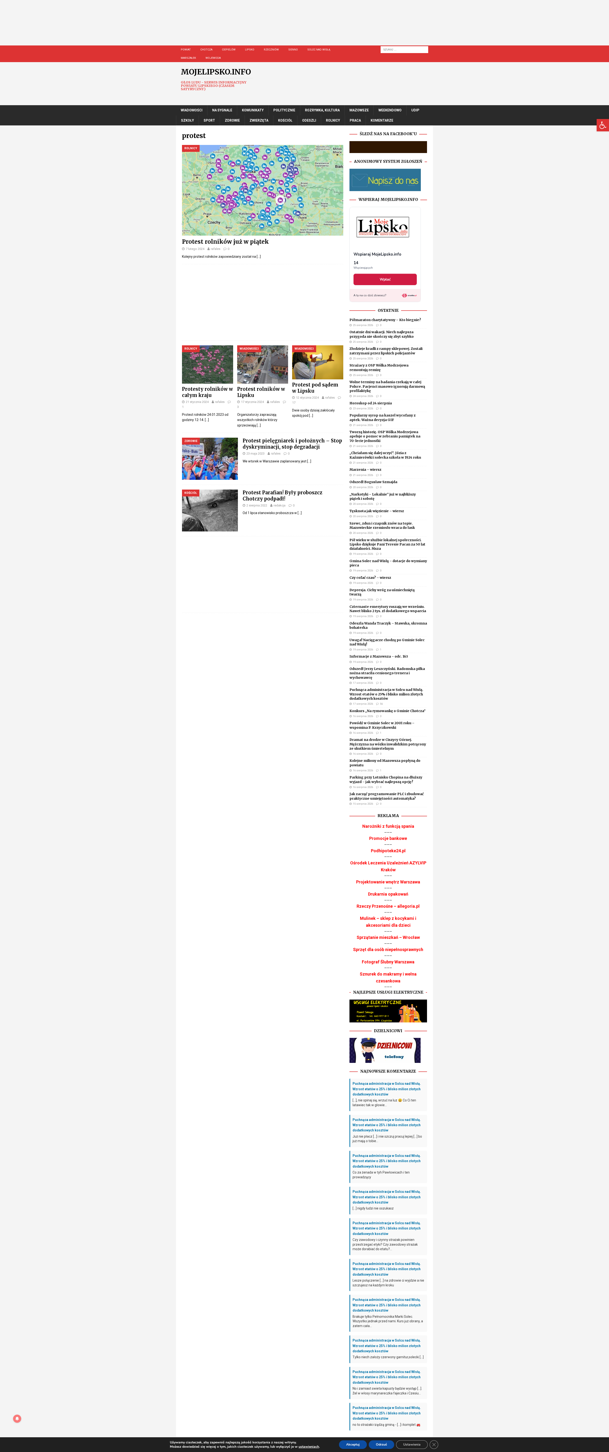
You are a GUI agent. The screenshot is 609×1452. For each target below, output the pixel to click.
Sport (209, 120)
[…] (259, 256)
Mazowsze (359, 110)
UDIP (415, 110)
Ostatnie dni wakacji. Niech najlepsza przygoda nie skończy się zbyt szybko (381, 334)
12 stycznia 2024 (307, 397)
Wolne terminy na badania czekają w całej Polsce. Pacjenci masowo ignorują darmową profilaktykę (387, 386)
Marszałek (188, 57)
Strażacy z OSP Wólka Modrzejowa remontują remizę (378, 367)
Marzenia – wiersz (365, 469)
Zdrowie (232, 120)
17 (293, 402)
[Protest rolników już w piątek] (262, 190)
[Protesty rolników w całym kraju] (207, 364)
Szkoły (187, 120)
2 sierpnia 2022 (256, 505)
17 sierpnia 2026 (363, 682)
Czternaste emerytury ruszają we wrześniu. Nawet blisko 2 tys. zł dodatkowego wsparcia (387, 609)
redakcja (279, 505)
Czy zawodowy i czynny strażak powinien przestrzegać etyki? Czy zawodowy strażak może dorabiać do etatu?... (385, 1244)
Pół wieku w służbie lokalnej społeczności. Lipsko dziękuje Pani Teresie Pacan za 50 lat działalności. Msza (387, 544)
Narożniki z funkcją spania (388, 826)
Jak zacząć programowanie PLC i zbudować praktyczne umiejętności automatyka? (386, 796)
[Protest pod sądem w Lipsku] (317, 362)
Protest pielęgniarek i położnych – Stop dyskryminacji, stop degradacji (292, 444)
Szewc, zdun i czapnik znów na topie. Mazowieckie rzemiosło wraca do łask (382, 525)
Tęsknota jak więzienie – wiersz (376, 511)
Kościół (285, 120)
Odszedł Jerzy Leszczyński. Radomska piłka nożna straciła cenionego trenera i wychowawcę (387, 673)
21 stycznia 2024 (197, 402)
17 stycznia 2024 (252, 402)
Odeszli (309, 120)
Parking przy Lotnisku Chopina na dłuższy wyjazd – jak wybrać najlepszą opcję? (385, 779)
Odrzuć (381, 1444)
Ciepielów (229, 49)
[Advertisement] (319, 27)
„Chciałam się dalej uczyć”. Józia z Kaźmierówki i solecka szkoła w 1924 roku (385, 455)
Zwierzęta (259, 120)
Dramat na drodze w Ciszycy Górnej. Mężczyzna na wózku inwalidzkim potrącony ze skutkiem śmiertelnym (387, 744)
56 (381, 703)
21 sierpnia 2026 (363, 425)
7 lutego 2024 (195, 249)
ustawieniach (309, 1447)
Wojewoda (213, 57)
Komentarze (382, 120)
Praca (355, 120)
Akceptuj (353, 1444)
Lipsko (249, 49)
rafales (215, 249)
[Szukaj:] (404, 49)
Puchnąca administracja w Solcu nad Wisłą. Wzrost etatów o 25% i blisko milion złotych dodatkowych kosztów (386, 694)
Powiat (186, 49)
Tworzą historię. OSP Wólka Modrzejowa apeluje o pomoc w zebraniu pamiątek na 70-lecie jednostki (384, 436)
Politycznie (284, 110)
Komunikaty (253, 110)
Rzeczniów (271, 49)
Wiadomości (191, 110)
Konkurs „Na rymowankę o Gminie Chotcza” (387, 711)
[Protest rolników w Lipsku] (262, 364)
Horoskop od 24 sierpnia (370, 403)
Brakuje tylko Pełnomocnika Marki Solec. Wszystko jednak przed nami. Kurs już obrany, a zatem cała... (388, 1321)
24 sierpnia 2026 (363, 396)
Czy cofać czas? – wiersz (370, 577)
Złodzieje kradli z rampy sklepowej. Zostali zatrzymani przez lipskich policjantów (385, 351)
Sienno (293, 49)
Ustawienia (412, 1444)
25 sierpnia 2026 (363, 325)
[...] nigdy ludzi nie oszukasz (373, 1208)
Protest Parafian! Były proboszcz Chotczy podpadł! (282, 496)
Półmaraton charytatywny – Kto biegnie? (385, 320)
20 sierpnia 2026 (363, 487)
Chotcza (206, 49)
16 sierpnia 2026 (363, 716)
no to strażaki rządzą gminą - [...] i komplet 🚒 (386, 1425)
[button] (603, 125)
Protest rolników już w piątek (225, 241)
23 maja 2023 (255, 453)
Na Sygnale (222, 110)
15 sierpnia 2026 (363, 803)
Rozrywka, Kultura (322, 110)
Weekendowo (390, 110)
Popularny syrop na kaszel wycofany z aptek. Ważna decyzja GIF (382, 417)
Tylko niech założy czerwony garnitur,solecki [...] (388, 1357)
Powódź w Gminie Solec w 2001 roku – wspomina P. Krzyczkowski (381, 725)
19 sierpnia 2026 (363, 553)
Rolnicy (333, 120)
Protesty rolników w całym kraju (207, 392)
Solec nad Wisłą (318, 49)
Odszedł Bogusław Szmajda (373, 482)
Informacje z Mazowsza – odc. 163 (378, 656)
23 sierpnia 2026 (363, 408)
